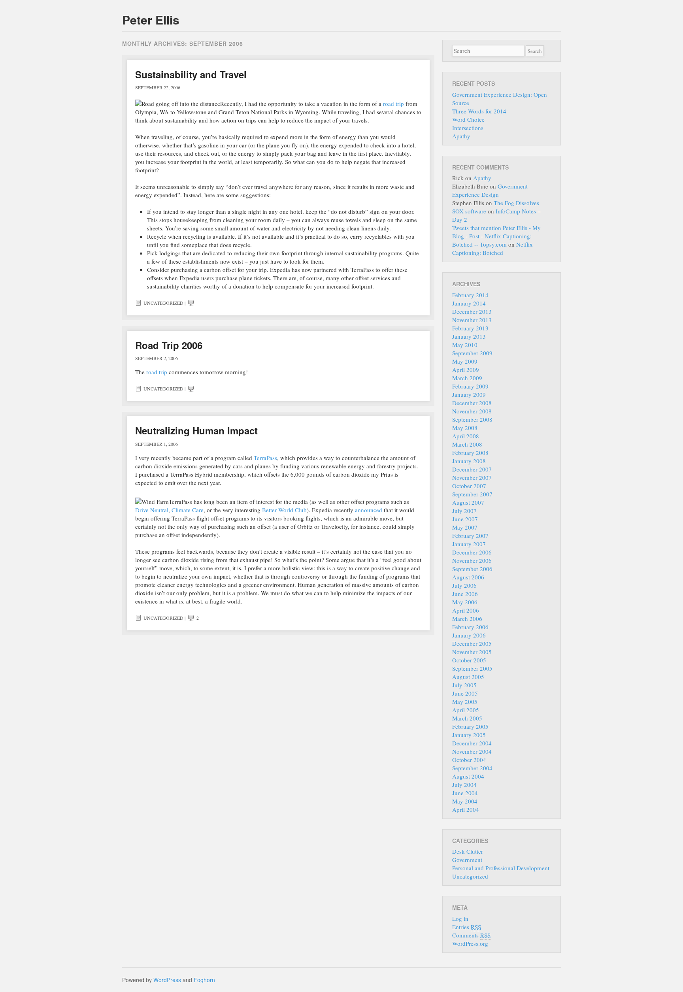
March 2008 (467, 444)
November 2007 (472, 477)
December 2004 (472, 743)
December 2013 (472, 311)
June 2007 (465, 519)
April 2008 (465, 436)
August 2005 (468, 677)
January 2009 (469, 394)
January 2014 (469, 303)
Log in (460, 918)
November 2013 (472, 320)
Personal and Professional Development (500, 868)
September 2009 (472, 353)
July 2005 (464, 685)
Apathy (461, 136)
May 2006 (464, 602)
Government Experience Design (490, 190)
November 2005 (472, 652)
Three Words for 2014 (479, 111)
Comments (471, 935)
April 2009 (465, 369)
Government (467, 860)
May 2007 (464, 527)
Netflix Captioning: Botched (492, 248)
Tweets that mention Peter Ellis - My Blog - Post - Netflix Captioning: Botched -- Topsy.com (496, 236)
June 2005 (465, 693)
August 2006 (468, 577)
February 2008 (470, 452)
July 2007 (464, 511)
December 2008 (472, 403)
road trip (393, 103)
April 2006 (465, 610)
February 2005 (470, 726)
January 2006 (469, 635)
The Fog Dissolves (516, 203)
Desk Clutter (467, 851)
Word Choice (468, 119)
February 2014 (470, 295)
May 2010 (464, 345)
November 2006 (472, 560)
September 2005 (472, 668)
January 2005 (469, 735)
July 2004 (464, 784)
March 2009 (467, 378)
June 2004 (465, 793)
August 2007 (468, 502)
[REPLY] (191, 303)
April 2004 (465, 809)
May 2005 (464, 701)
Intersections (467, 128)
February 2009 (470, 386)
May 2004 (464, 801)
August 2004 (468, 776)
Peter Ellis (150, 19)
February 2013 (470, 328)
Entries (466, 927)
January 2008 (469, 461)
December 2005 (472, 643)
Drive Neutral (151, 510)
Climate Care (188, 510)
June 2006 (465, 594)
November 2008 (472, 411)
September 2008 (472, 419)
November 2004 (472, 751)
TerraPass (265, 458)
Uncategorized (163, 303)
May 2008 (464, 428)
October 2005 (469, 660)
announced (368, 510)
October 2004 (469, 760)
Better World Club (284, 510)
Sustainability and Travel (191, 74)
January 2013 (469, 336)
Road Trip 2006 (168, 345)
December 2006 (472, 552)
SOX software (469, 211)
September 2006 (472, 569)
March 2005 (467, 718)
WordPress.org (470, 943)
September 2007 (472, 494)
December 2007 (472, 469)
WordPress (167, 980)
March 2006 (467, 618)
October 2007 (469, 486)
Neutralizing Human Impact (196, 430)
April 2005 (465, 710)
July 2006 (464, 585)
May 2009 (464, 361)
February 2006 (470, 627)
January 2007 (469, 544)
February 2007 (470, 535)
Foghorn (204, 980)
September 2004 (472, 768)
